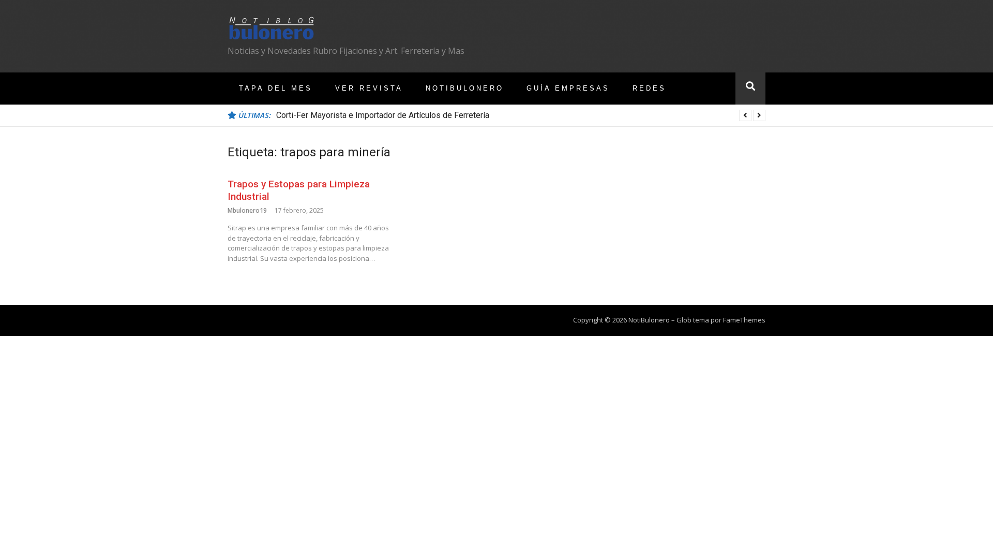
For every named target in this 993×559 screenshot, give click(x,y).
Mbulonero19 (247, 210)
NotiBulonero (465, 88)
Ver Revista (369, 88)
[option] (520, 115)
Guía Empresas (568, 88)
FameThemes (744, 320)
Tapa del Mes (275, 88)
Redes (649, 88)
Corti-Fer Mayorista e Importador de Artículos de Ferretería (382, 115)
